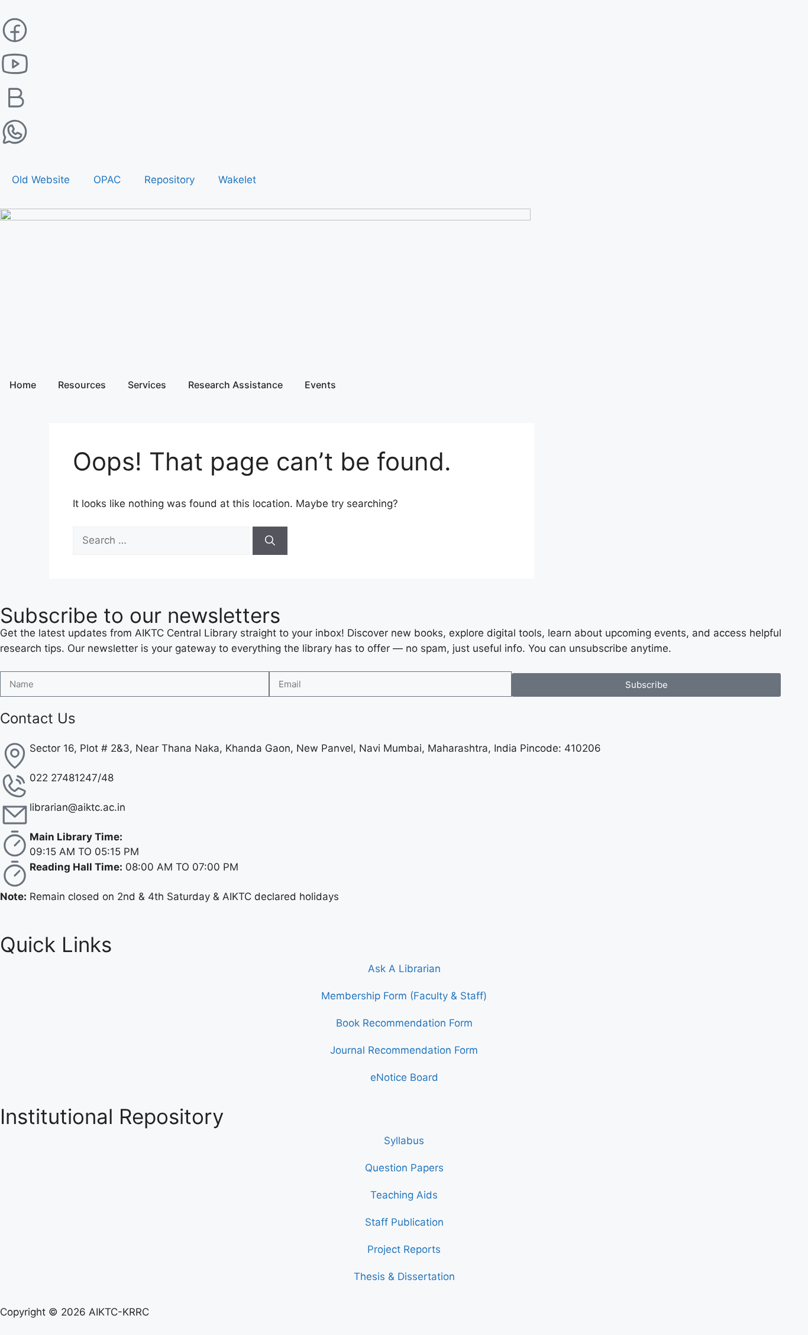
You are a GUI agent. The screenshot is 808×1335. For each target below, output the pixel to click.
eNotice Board (404, 1077)
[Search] (270, 541)
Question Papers (404, 1168)
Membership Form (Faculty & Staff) (404, 996)
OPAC (107, 180)
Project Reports (404, 1249)
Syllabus (404, 1140)
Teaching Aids (404, 1195)
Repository (169, 180)
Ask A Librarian (404, 969)
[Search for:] (163, 540)
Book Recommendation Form (404, 1023)
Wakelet (237, 180)
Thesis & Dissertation (404, 1276)
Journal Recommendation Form (404, 1050)
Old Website (41, 180)
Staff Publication (404, 1222)
